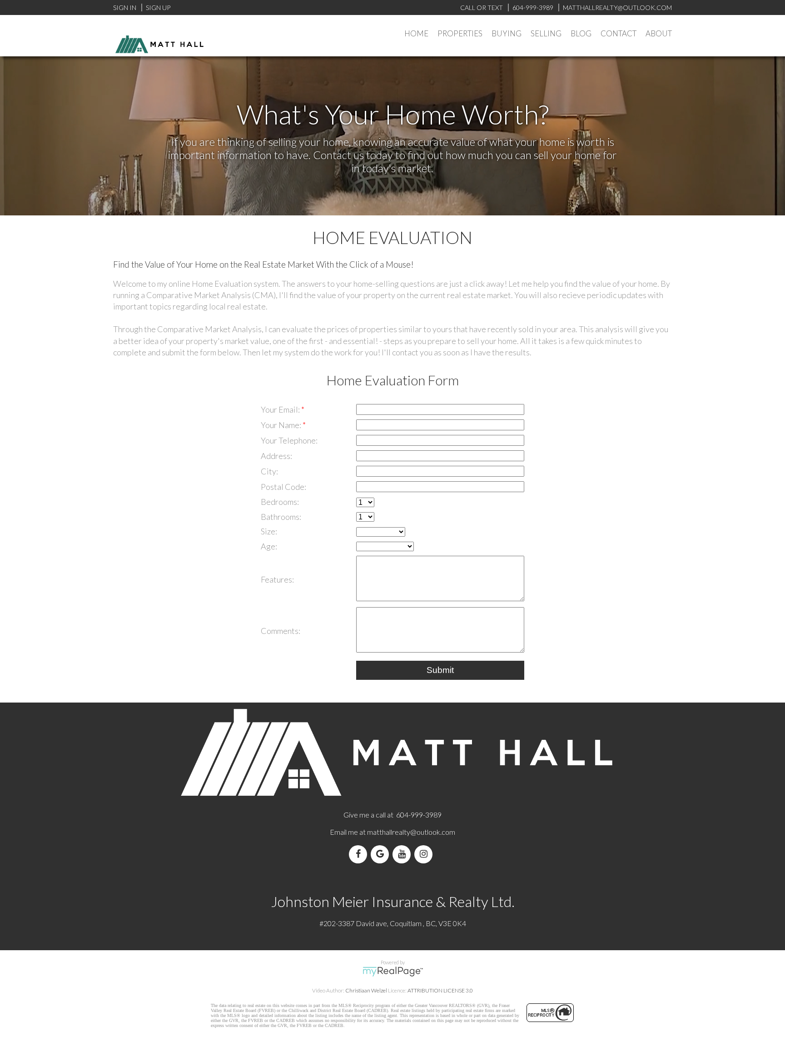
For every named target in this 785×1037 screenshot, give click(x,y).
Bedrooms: (280, 502)
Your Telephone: (289, 440)
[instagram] (425, 854)
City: (269, 471)
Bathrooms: (281, 517)
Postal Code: (283, 487)
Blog (581, 33)
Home (416, 33)
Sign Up (158, 7)
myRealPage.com (392, 971)
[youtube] (403, 854)
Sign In (124, 7)
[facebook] (360, 854)
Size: (269, 531)
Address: (276, 456)
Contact (618, 33)
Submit (440, 670)
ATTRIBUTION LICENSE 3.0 (440, 990)
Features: (277, 579)
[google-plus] (381, 854)
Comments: (280, 631)
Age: (269, 546)
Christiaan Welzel (366, 990)
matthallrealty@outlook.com (411, 832)
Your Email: (281, 409)
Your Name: (282, 425)
